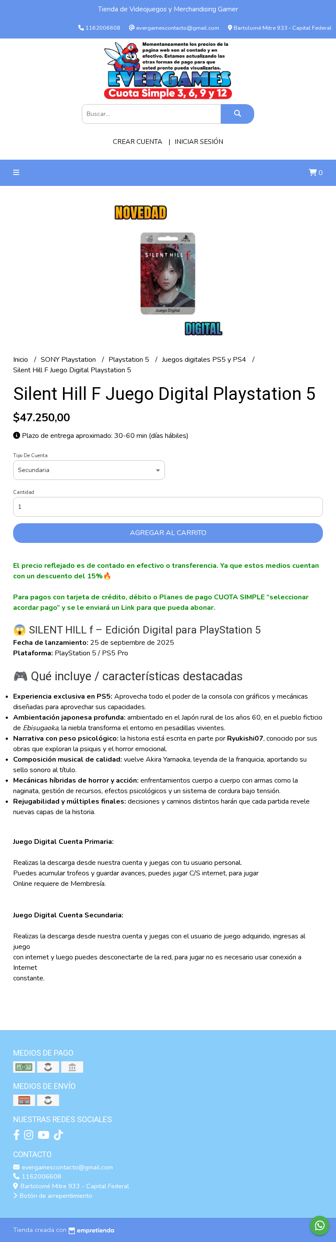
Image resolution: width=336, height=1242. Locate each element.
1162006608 (40, 1176)
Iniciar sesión (199, 141)
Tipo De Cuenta (30, 455)
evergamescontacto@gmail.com (66, 1167)
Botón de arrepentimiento (55, 1195)
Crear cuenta (137, 141)
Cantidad (23, 492)
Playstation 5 (129, 359)
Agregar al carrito (168, 533)
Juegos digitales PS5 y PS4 (205, 359)
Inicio (21, 359)
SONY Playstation (69, 359)
